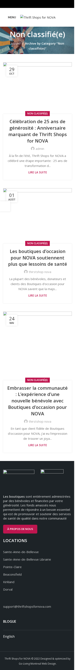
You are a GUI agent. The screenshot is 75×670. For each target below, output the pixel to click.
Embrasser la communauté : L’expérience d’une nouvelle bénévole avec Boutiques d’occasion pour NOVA (37, 401)
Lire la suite (37, 172)
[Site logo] (37, 17)
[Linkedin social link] (42, 4)
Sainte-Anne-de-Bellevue (21, 552)
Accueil (15, 43)
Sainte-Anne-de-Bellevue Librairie (27, 559)
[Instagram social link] (37, 4)
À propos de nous (20, 529)
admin (40, 149)
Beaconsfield (12, 574)
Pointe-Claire (12, 567)
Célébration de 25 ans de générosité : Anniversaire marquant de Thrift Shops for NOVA (37, 131)
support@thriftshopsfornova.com (27, 606)
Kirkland (8, 582)
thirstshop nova (40, 272)
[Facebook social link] (32, 4)
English (9, 636)
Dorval (7, 589)
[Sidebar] (5, 206)
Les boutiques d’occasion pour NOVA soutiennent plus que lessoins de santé (37, 257)
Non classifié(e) (37, 113)
